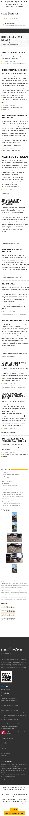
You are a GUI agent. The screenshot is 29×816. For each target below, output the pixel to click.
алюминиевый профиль (17, 353)
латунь (15, 599)
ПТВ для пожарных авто (7, 476)
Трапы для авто (4, 735)
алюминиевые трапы (16, 667)
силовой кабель (5, 599)
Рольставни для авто (7, 479)
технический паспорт (15, 63)
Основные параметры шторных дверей (14, 157)
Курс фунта (4, 611)
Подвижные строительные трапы (9, 485)
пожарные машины (20, 192)
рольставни (13, 314)
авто (18, 243)
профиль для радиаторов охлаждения (14, 664)
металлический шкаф (7, 107)
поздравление (24, 599)
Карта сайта (4, 755)
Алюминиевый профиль (7, 501)
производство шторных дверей (18, 587)
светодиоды (20, 599)
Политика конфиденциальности (14, 813)
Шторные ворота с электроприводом (9, 710)
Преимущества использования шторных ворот (12, 251)
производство (16, 107)
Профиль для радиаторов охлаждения (11, 503)
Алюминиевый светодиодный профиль (11, 500)
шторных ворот (11, 661)
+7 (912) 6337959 (8, 2)
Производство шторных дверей (8, 698)
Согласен (14, 809)
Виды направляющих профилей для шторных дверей (14, 117)
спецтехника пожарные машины (8, 432)
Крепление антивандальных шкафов (14, 70)
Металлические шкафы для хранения (9, 705)
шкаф (20, 107)
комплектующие (18, 150)
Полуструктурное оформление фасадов (15, 320)
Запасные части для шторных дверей (9, 700)
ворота (4, 277)
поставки (8, 590)
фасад (17, 599)
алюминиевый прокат (18, 590)
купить (6, 585)
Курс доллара (3, 609)
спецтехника (13, 192)
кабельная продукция (19, 583)
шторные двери (10, 150)
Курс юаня (4, 615)
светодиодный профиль (10, 387)
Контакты (3, 745)
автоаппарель (21, 597)
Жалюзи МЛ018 (5, 477)
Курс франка (4, 618)
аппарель (11, 597)
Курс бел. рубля (4, 613)
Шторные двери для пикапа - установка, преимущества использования (11, 202)
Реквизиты (3, 748)
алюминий (8, 587)
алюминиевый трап (10, 599)
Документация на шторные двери (13, 52)
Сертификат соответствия (7, 738)
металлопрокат (8, 583)
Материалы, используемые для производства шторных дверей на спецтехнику (13, 396)
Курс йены (4, 619)
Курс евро (4, 610)
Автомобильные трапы (7, 483)
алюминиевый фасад (7, 353)
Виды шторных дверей (9, 284)
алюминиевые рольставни (4, 597)
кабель (11, 587)
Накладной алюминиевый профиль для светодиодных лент (13, 364)
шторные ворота (10, 277)
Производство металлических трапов (9, 726)
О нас (2, 750)
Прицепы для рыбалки (7, 488)
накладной (9, 385)
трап (9, 597)
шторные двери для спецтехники (9, 592)
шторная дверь (6, 63)
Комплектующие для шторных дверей (10, 474)
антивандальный (5, 109)
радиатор (15, 592)
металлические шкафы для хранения (9, 665)
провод (5, 590)
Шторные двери (5, 472)
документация (23, 63)
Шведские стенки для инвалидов (8, 728)
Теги (2, 758)
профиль (5, 150)
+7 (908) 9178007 (19, 2)
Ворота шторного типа (7, 481)
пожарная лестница (24, 592)
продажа (24, 387)
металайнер (4, 456)
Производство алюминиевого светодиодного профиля (13, 712)
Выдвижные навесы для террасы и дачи (11, 490)
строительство (11, 356)
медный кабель (19, 592)
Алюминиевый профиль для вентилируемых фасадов (13, 731)
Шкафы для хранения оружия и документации (12, 492)
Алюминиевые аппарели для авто (10, 487)
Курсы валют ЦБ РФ (8, 606)
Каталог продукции (5, 695)
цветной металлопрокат (21, 585)
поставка (22, 354)
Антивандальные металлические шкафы (11, 494)
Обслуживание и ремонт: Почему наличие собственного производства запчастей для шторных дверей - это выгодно (13, 770)
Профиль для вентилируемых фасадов (11, 505)
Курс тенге (4, 614)
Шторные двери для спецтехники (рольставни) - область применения (13, 440)
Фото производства (5, 753)
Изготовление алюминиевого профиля (9, 719)
